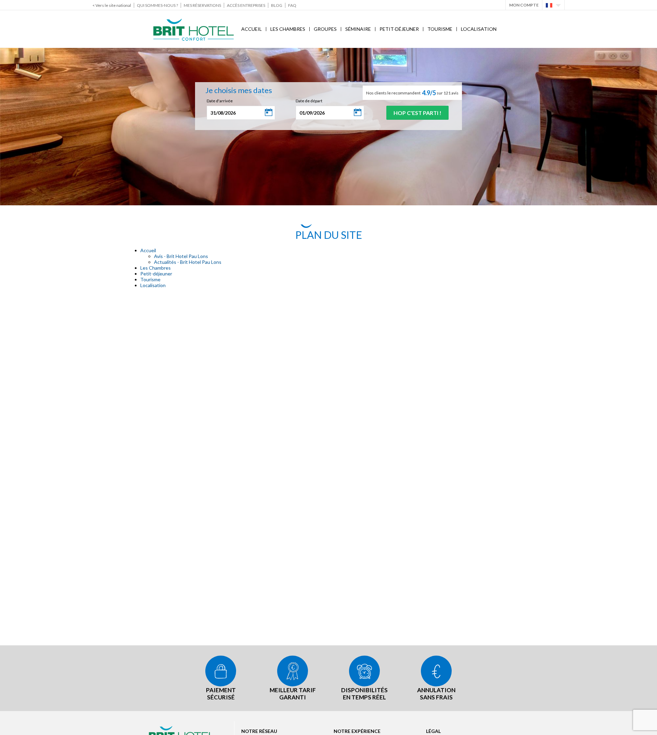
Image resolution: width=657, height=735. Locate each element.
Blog (276, 5)
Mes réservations (202, 5)
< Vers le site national (111, 5)
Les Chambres (287, 29)
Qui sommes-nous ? (157, 5)
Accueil (251, 29)
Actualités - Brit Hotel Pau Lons (187, 262)
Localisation (479, 29)
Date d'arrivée (220, 100)
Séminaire (358, 29)
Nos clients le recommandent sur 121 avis (412, 92)
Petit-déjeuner (399, 29)
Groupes (325, 29)
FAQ (292, 5)
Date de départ (309, 100)
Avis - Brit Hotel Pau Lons (181, 256)
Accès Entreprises (246, 5)
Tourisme (439, 29)
